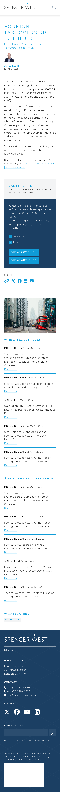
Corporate (28, 44)
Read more (10, 369)
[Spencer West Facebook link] (17, 712)
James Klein (11, 66)
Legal (8, 649)
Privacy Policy (10, 759)
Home (8, 44)
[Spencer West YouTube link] (27, 712)
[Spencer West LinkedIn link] (37, 712)
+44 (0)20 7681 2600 (18, 691)
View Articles (24, 260)
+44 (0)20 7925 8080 (18, 687)
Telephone (19, 236)
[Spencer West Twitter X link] (7, 712)
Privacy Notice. (43, 740)
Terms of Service (28, 759)
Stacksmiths (50, 753)
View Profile (23, 252)
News (16, 44)
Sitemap (29, 753)
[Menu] (45, 7)
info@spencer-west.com (22, 695)
